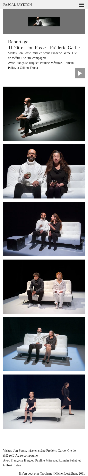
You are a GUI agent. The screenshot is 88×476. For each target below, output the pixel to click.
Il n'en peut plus (29, 473)
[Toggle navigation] (82, 5)
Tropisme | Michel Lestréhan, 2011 (62, 473)
